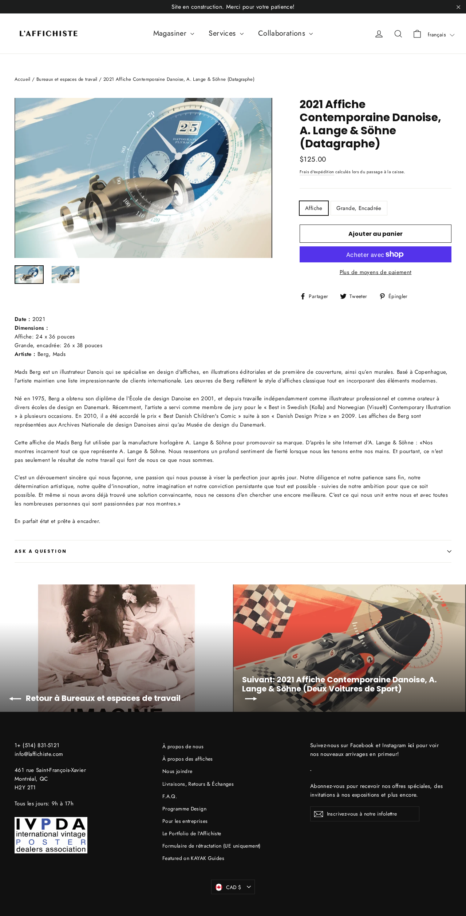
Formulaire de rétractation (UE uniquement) (211, 845)
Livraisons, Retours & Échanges (198, 784)
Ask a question (41, 551)
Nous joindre (177, 771)
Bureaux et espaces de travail (67, 79)
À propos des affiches (187, 758)
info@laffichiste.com (39, 754)
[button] (441, 34)
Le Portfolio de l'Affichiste (191, 833)
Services (223, 33)
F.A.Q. (169, 796)
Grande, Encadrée (359, 208)
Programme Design (184, 808)
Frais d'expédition (317, 172)
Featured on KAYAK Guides (193, 858)
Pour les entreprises (185, 821)
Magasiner (171, 33)
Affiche (314, 208)
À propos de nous (183, 746)
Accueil (23, 79)
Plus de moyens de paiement (376, 272)
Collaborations (283, 33)
